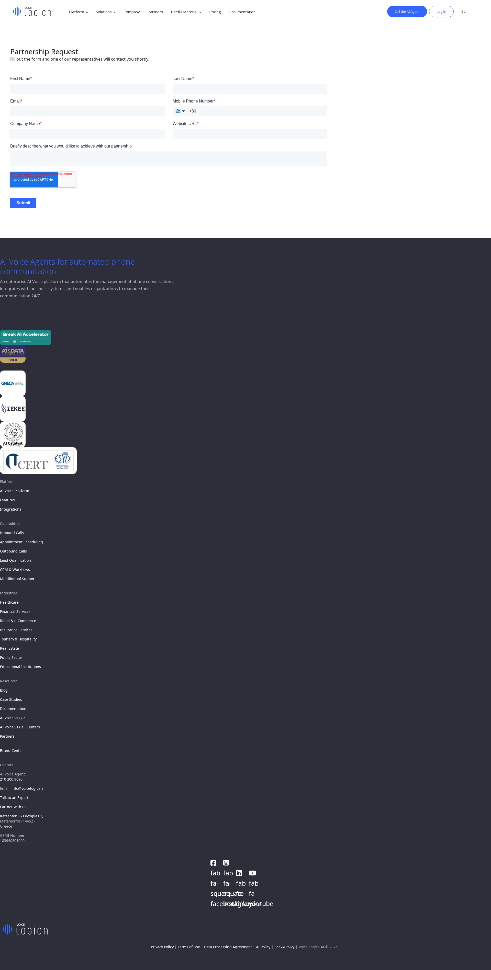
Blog (4, 690)
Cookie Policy (284, 947)
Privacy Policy (162, 946)
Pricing (215, 11)
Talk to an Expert (14, 797)
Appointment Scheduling (21, 541)
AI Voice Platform (14, 490)
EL (463, 11)
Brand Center (11, 750)
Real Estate (9, 648)
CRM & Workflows (15, 569)
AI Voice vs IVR (12, 717)
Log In (441, 11)
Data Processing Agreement (228, 946)
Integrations (10, 509)
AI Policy (263, 946)
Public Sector (11, 657)
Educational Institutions (20, 666)
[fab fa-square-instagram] (227, 861)
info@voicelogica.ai (28, 788)
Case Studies (11, 699)
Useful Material (184, 11)
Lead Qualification (15, 560)
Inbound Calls (12, 532)
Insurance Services (16, 629)
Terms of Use (189, 946)
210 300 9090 (11, 779)
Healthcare (9, 602)
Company (132, 11)
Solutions (104, 11)
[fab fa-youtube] (252, 871)
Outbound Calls (13, 551)
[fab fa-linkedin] (240, 871)
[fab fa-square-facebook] (214, 861)
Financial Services (15, 611)
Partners (155, 11)
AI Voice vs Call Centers (20, 727)
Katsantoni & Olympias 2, (21, 816)
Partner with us (13, 806)
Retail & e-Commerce (18, 620)
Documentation (242, 11)
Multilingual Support (18, 578)
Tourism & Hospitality (18, 639)
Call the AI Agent (407, 11)
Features (7, 500)
